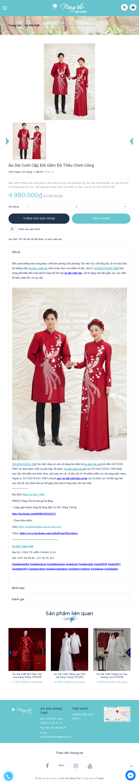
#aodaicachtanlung (57, 568)
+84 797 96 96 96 (23, 239)
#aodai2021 (114, 564)
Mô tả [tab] (16, 252)
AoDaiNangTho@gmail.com (56, 736)
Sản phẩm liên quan (69, 613)
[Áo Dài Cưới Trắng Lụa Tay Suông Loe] (112, 649)
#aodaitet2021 (20, 568)
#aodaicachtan (37, 568)
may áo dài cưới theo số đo (72, 478)
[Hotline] (10, 775)
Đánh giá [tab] (18, 599)
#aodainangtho (20, 564)
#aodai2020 (100, 564)
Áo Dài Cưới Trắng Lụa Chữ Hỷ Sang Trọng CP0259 (69, 676)
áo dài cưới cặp (73, 273)
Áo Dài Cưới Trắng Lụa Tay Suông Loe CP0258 (111, 676)
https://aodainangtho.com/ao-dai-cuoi (39, 526)
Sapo (101, 778)
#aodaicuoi (72, 564)
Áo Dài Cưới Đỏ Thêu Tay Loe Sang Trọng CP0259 (27, 676)
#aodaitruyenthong (79, 568)
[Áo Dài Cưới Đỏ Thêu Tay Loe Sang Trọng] (27, 649)
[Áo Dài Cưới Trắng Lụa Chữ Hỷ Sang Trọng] (69, 649)
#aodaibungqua (56, 564)
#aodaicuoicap (38, 564)
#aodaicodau (86, 564)
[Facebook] (47, 766)
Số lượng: (13, 206)
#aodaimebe (111, 568)
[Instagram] (76, 766)
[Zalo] (61, 766)
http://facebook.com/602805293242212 (34, 513)
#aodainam (97, 568)
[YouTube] (90, 766)
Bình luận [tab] (18, 588)
